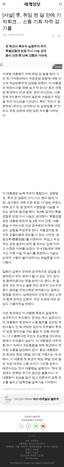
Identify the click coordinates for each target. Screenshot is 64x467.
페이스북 (28, 426)
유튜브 (43, 426)
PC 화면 (32, 435)
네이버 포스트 (35, 426)
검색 (60, 4)
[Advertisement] (32, 154)
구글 (21, 426)
